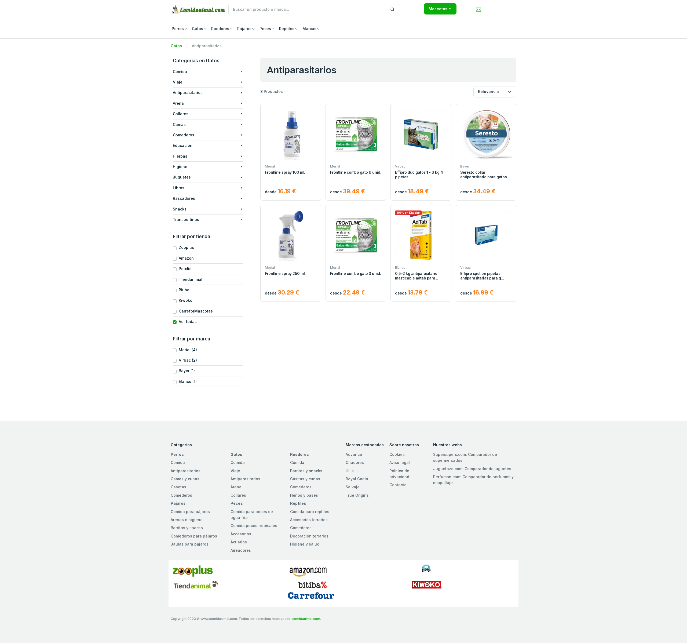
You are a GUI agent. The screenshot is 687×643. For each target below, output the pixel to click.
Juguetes (182, 177)
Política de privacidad (399, 473)
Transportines (186, 219)
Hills (350, 470)
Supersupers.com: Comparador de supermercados (465, 457)
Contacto (398, 484)
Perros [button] (178, 28)
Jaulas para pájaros (190, 544)
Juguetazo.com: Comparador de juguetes (472, 468)
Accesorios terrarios (309, 519)
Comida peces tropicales (254, 525)
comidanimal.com (306, 619)
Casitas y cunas (305, 479)
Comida (180, 71)
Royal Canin (357, 479)
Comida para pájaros (190, 511)
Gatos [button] (197, 28)
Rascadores (184, 198)
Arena (178, 103)
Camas (179, 124)
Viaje (177, 82)
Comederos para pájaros (194, 536)
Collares (180, 113)
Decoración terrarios (309, 536)
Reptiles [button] (286, 28)
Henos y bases (304, 495)
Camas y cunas (185, 479)
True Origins (357, 495)
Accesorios (241, 534)
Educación (182, 145)
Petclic (184, 268)
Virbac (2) (187, 360)
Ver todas (187, 321)
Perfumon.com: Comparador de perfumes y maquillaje (473, 479)
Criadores (355, 462)
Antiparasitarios (188, 92)
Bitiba (183, 290)
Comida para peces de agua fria (252, 514)
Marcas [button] (309, 28)
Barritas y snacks (306, 470)
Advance (354, 454)
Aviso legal (399, 462)
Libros (178, 188)
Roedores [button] (220, 28)
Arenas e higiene (187, 519)
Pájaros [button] (244, 28)
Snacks (180, 209)
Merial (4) (187, 349)
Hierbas (180, 156)
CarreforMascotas (195, 311)
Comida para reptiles (309, 511)
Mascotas (438, 8)
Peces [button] (265, 28)
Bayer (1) (186, 370)
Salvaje (353, 487)
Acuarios (239, 542)
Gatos (176, 45)
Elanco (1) (187, 381)
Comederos (183, 135)
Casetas (178, 487)
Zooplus (185, 247)
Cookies (397, 454)
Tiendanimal (189, 279)
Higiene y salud (304, 544)
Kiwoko (184, 300)
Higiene (180, 166)
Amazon (185, 258)
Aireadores (241, 550)
